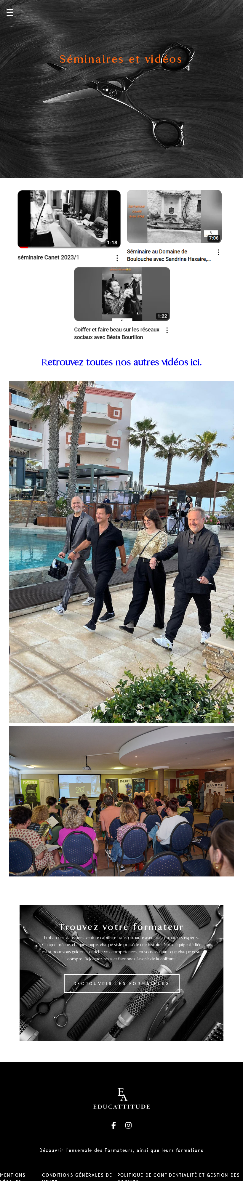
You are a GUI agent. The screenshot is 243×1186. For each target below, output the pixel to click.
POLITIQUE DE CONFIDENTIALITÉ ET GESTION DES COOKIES (178, 1178)
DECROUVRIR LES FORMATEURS (121, 983)
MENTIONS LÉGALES (13, 1178)
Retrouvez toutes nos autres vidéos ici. (121, 362)
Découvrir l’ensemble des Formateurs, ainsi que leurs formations (121, 1150)
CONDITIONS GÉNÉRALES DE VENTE (77, 1178)
